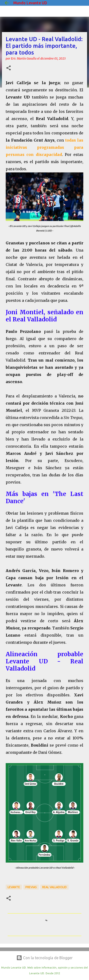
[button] (8, 68)
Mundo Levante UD (30, 3)
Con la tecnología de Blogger (47, 958)
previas (31, 887)
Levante (14, 887)
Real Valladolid (54, 887)
